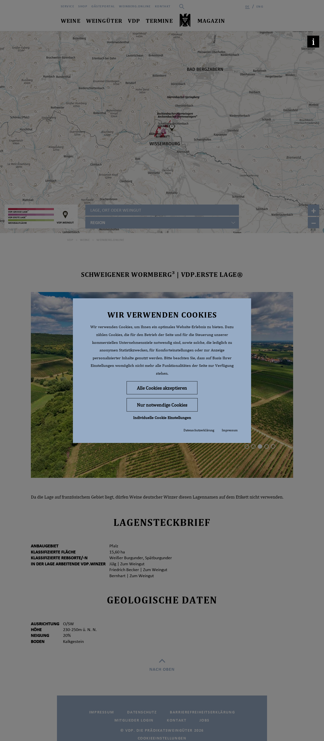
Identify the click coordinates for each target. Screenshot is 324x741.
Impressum (230, 430)
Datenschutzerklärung (199, 430)
